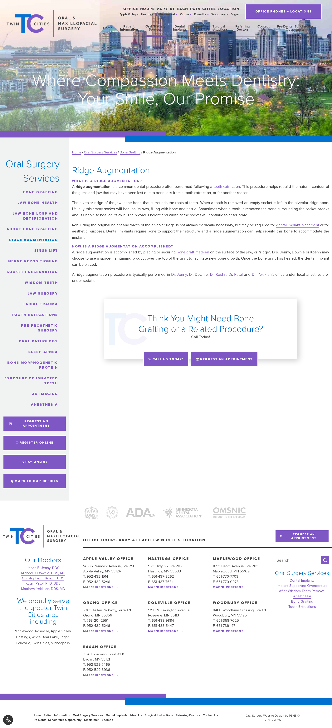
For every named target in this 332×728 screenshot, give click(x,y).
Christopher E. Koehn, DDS (43, 578)
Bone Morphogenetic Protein (32, 365)
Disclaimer (91, 720)
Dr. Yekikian (262, 274)
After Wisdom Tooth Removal (302, 590)
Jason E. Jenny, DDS (43, 567)
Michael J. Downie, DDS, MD (43, 573)
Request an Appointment (226, 359)
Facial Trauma (40, 304)
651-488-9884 (163, 620)
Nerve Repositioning (33, 261)
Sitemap (107, 720)
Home (107, 27)
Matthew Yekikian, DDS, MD (43, 588)
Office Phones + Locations (284, 11)
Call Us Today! (168, 359)
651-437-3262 (163, 576)
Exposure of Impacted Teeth (31, 381)
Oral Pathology (38, 341)
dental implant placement (297, 225)
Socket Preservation (32, 271)
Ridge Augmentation (33, 239)
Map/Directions (99, 587)
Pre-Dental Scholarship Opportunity (56, 720)
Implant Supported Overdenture (302, 585)
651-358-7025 (227, 620)
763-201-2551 (97, 620)
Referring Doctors (188, 715)
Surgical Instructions (159, 715)
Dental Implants (302, 580)
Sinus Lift (46, 250)
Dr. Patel (235, 274)
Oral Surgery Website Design (265, 715)
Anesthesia (44, 404)
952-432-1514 (97, 576)
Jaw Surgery (43, 293)
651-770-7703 (227, 576)
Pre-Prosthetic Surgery (39, 328)
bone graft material (193, 252)
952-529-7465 (98, 664)
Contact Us (210, 715)
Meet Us (136, 715)
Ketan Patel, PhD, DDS (43, 583)
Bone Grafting (130, 152)
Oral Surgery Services (100, 152)
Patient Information (57, 715)
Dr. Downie (198, 274)
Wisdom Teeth (41, 282)
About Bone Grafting (32, 229)
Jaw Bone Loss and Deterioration (35, 216)
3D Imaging (45, 393)
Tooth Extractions (35, 314)
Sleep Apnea (43, 351)
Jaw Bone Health (38, 202)
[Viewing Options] (8, 720)
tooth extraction (226, 186)
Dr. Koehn (218, 274)
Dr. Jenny (179, 274)
